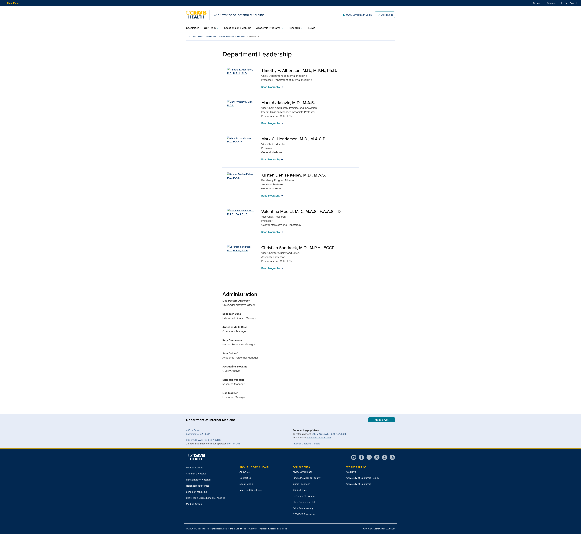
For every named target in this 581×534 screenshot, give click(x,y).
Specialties (192, 28)
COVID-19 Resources (304, 514)
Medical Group (194, 504)
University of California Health (362, 478)
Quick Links (387, 15)
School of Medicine (196, 492)
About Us (244, 472)
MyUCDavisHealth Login (357, 15)
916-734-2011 (233, 443)
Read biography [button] (272, 87)
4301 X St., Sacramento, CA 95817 (379, 528)
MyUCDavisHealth (302, 472)
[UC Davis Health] (196, 457)
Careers (551, 3)
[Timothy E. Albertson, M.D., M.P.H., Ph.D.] (241, 71)
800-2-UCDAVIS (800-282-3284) (203, 440)
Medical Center (194, 467)
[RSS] (391, 457)
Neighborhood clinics (197, 485)
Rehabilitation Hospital (198, 479)
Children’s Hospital (196, 473)
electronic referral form (319, 437)
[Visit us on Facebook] (360, 457)
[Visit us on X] (375, 457)
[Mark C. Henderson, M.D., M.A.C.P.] (241, 140)
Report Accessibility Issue (274, 528)
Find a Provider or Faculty (306, 478)
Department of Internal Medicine (220, 36)
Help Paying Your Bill (304, 502)
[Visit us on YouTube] (353, 457)
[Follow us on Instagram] (383, 457)
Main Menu (10, 3)
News (311, 28)
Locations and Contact (237, 28)
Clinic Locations (301, 484)
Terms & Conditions (236, 528)
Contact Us (245, 478)
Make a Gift (382, 420)
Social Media (246, 484)
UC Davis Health (195, 36)
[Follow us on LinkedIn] (368, 457)
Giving (536, 3)
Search (571, 3)
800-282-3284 (338, 434)
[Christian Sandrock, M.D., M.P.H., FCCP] (241, 248)
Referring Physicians (304, 496)
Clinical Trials (300, 490)
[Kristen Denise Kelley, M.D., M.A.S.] (241, 176)
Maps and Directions (250, 490)
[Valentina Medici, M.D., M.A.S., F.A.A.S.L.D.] (241, 212)
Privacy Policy (254, 528)
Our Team (241, 36)
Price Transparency (303, 508)
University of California (358, 484)
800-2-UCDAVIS (320, 434)
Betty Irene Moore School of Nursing (205, 498)
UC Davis (351, 472)
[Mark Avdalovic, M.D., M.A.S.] (241, 103)
